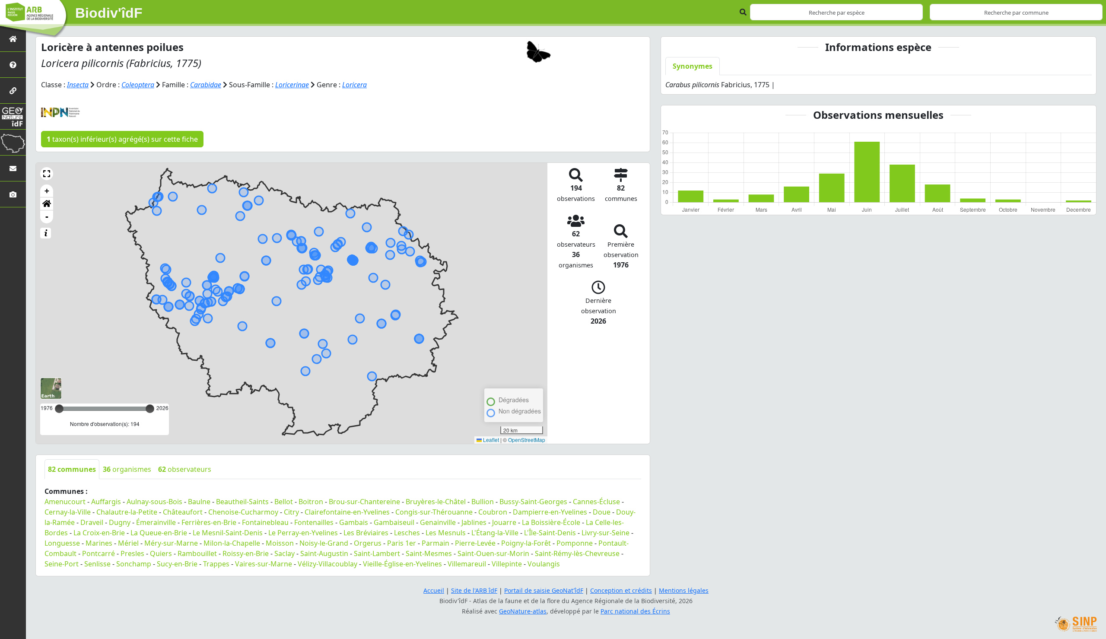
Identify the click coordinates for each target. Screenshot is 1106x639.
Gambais (353, 522)
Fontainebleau (265, 522)
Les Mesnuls (446, 532)
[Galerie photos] (13, 194)
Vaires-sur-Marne (263, 564)
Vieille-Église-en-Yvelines (402, 564)
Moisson (280, 543)
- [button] (46, 216)
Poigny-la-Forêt (526, 543)
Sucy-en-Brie (177, 564)
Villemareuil (467, 564)
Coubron (492, 512)
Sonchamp (133, 564)
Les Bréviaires (365, 532)
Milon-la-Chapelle (231, 543)
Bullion (482, 501)
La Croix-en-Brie (99, 532)
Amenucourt (65, 501)
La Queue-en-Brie (158, 532)
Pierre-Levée (475, 543)
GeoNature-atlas (523, 611)
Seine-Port (61, 564)
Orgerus (367, 543)
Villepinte (507, 564)
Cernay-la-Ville (67, 512)
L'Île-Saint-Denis (550, 532)
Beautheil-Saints (242, 501)
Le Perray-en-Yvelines (303, 532)
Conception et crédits (621, 590)
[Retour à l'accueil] (13, 38)
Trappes (216, 564)
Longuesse (62, 543)
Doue (601, 512)
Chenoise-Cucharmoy (243, 512)
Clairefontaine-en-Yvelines (347, 512)
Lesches (407, 532)
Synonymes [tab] (692, 66)
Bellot (283, 501)
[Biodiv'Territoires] (13, 142)
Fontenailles (314, 522)
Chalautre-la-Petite (126, 512)
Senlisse (97, 564)
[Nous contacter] (13, 168)
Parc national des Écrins (635, 611)
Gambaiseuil (394, 522)
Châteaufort (183, 512)
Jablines (473, 522)
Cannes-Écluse (596, 501)
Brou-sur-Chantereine (364, 501)
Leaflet (490, 439)
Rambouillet (197, 553)
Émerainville (156, 522)
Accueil (433, 590)
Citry (291, 512)
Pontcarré (98, 553)
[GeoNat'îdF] (13, 116)
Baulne (199, 501)
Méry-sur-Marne (171, 543)
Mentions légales (684, 590)
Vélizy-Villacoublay (327, 564)
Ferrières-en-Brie (208, 522)
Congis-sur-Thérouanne (434, 512)
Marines (99, 543)
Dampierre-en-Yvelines (550, 512)
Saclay (284, 553)
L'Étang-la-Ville (494, 532)
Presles (132, 553)
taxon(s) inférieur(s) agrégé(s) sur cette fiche (122, 139)
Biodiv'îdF (109, 13)
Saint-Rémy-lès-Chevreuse (577, 553)
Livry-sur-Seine (605, 532)
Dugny (119, 522)
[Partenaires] (13, 90)
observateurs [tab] (184, 469)
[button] (46, 173)
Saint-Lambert (377, 553)
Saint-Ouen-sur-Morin (493, 553)
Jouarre (504, 522)
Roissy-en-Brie (245, 553)
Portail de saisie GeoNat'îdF (543, 590)
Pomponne (574, 543)
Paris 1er (401, 543)
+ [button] (46, 190)
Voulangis (544, 564)
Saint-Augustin (324, 553)
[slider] (150, 408)
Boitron (311, 501)
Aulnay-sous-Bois (154, 501)
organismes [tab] (127, 469)
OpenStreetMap (526, 439)
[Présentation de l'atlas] (13, 64)
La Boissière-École (551, 522)
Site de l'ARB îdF (474, 590)
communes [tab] (72, 469)
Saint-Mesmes (429, 553)
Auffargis (106, 501)
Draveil (91, 522)
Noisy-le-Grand (323, 543)
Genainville (438, 522)
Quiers (161, 553)
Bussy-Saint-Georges (533, 501)
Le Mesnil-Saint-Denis (228, 532)
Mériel (128, 543)
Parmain (435, 543)
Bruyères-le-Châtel (436, 501)
